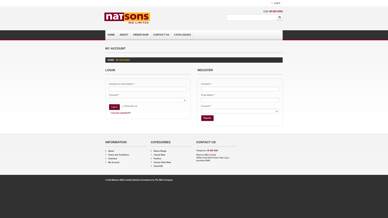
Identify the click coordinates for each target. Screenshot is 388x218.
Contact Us (161, 34)
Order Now (141, 34)
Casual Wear (159, 155)
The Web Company (164, 180)
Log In (277, 3)
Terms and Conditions (118, 155)
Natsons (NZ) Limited (122, 180)
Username (206, 84)
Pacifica (157, 158)
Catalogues (182, 34)
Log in (114, 107)
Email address (208, 95)
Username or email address (121, 84)
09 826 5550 (276, 11)
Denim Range (160, 151)
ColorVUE (158, 166)
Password (114, 95)
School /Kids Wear (162, 162)
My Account (113, 162)
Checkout (112, 158)
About (124, 34)
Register (207, 118)
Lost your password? (121, 113)
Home (111, 34)
